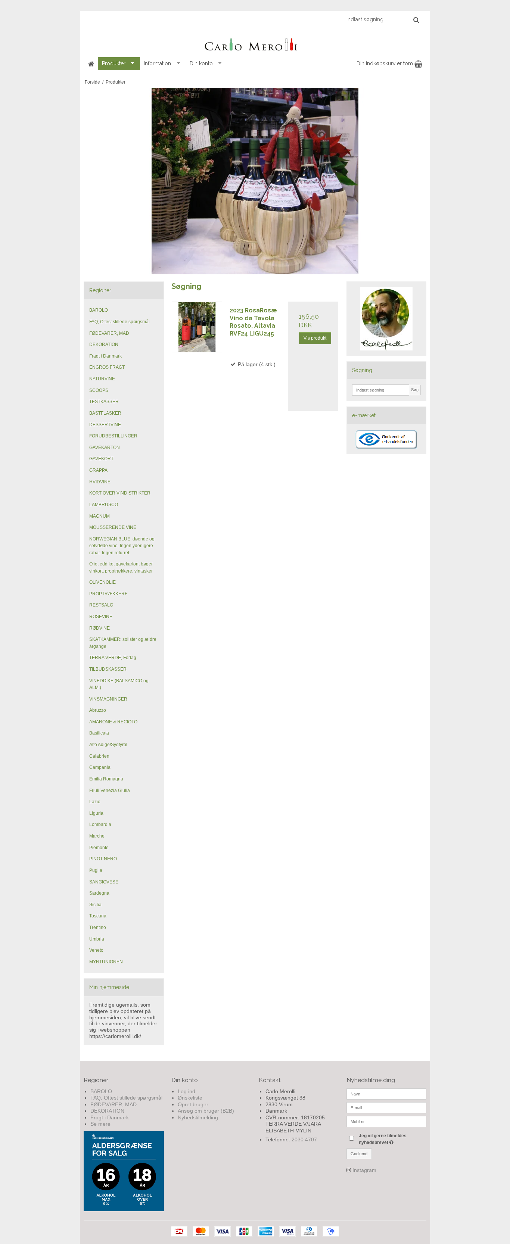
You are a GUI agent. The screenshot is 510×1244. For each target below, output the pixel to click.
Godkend (359, 1153)
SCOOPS (98, 390)
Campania (100, 767)
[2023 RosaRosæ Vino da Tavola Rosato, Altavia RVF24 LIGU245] (197, 327)
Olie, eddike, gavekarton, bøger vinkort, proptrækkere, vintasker (121, 567)
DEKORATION (103, 344)
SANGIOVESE (103, 882)
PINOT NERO (103, 858)
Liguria (96, 813)
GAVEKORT (101, 458)
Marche (97, 836)
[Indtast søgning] (382, 19)
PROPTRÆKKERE (108, 593)
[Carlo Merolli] (255, 43)
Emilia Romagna (106, 779)
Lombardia (100, 824)
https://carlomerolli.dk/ (115, 1036)
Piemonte (99, 847)
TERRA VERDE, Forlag (112, 657)
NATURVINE (102, 378)
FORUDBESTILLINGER (113, 436)
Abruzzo (97, 710)
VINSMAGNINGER (108, 699)
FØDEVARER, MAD (109, 333)
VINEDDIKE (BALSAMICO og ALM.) (119, 684)
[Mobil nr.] (386, 1121)
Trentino (97, 927)
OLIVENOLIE (102, 582)
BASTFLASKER (105, 413)
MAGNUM (99, 516)
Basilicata (99, 733)
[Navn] (386, 1093)
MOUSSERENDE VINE (112, 527)
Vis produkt (315, 338)
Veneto (96, 950)
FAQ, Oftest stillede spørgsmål (119, 321)
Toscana (97, 916)
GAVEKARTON (104, 447)
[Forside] (91, 63)
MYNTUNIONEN (106, 961)
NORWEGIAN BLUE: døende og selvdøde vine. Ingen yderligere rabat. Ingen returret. (122, 545)
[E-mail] (386, 1107)
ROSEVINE (100, 616)
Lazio (94, 801)
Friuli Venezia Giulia (109, 790)
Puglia (95, 870)
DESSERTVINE (105, 424)
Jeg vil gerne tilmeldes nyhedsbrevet (392, 1138)
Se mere (100, 1124)
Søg (415, 389)
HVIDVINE (100, 481)
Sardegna (99, 893)
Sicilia (95, 904)
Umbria (96, 939)
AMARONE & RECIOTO (113, 721)
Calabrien (99, 756)
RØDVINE (99, 628)
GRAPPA (98, 470)
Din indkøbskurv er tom (385, 63)
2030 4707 (304, 1139)
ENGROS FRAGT (107, 367)
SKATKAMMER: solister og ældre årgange (122, 643)
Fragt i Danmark (105, 356)
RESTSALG (101, 605)
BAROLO (98, 310)
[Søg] (416, 19)
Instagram (364, 1170)
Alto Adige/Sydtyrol (108, 744)
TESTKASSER (104, 401)
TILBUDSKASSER (108, 669)
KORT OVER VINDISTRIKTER (119, 493)
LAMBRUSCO (103, 504)
